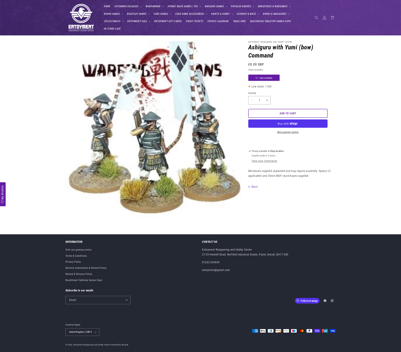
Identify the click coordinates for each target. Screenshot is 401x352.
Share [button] (254, 186)
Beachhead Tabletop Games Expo (83, 280)
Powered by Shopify (119, 345)
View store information (264, 161)
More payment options (288, 132)
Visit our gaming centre (78, 249)
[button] (127, 6)
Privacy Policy (73, 261)
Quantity (252, 93)
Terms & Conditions (76, 255)
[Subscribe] (126, 300)
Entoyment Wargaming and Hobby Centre (91, 345)
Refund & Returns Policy (78, 274)
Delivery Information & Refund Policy (86, 267)
